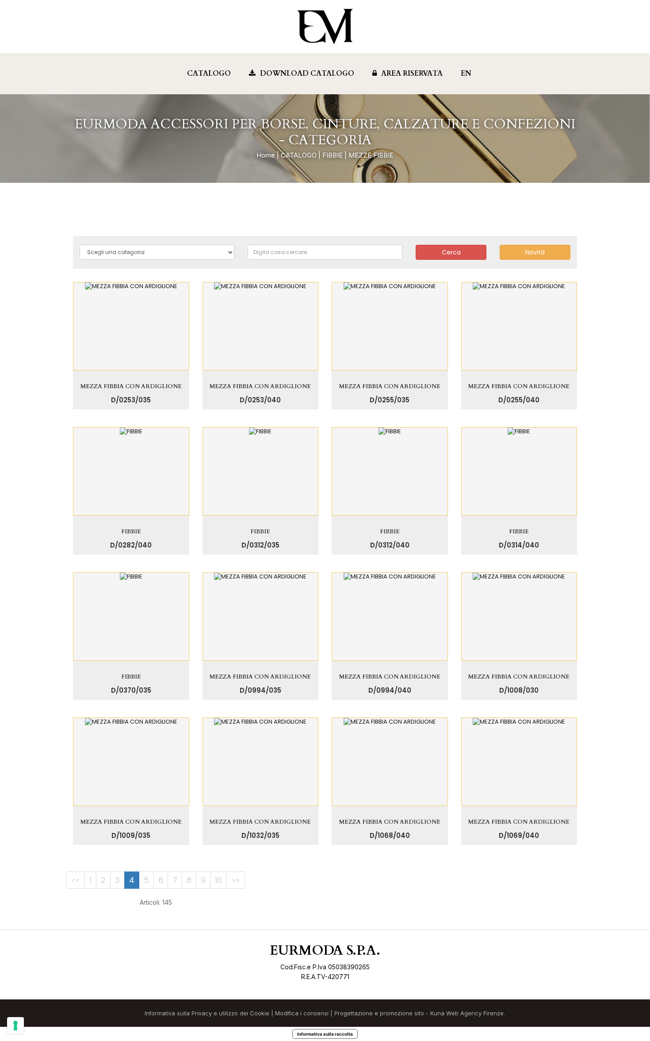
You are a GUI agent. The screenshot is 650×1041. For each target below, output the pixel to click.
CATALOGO (299, 155)
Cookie (259, 1013)
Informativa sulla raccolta (325, 1034)
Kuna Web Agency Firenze (467, 1013)
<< (75, 880)
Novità (535, 252)
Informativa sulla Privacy (178, 1013)
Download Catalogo (307, 73)
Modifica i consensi (302, 1013)
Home (265, 155)
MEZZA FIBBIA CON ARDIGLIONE (131, 386)
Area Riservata (412, 73)
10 (218, 880)
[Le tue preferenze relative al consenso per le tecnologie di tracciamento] (15, 1025)
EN (466, 73)
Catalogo (209, 73)
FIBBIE (332, 155)
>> (235, 880)
